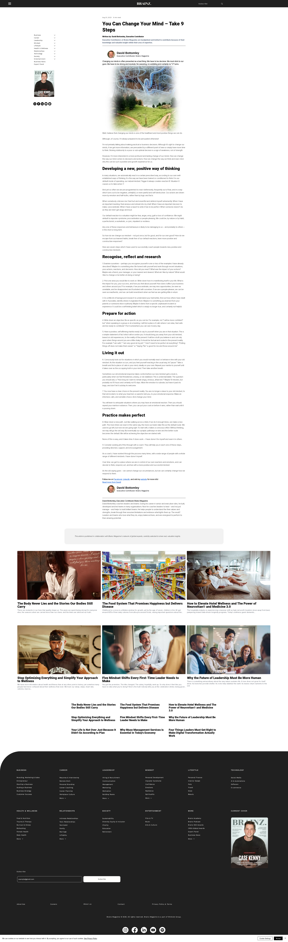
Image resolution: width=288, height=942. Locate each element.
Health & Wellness (41, 48)
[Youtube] (46, 103)
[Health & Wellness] (55, 48)
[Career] (55, 38)
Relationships (39, 51)
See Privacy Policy (90, 938)
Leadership (38, 40)
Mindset (37, 43)
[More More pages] (65, 798)
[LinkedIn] (42, 103)
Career (36, 38)
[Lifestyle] (55, 45)
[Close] (285, 938)
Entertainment (39, 59)
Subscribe (203, 4)
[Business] (55, 35)
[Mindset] (55, 43)
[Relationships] (55, 51)
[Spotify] (49, 103)
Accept (278, 938)
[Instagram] (34, 103)
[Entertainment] (55, 59)
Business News (39, 61)
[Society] (55, 56)
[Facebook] (38, 103)
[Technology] (55, 53)
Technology (38, 53)
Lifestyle (37, 46)
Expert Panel (39, 64)
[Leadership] (55, 40)
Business (37, 35)
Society (37, 56)
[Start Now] (59, 613)
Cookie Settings (265, 938)
